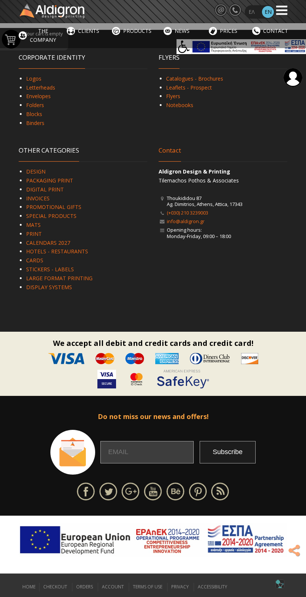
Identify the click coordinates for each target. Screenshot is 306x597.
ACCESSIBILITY (212, 587)
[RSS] (220, 490)
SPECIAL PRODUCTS (51, 215)
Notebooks (179, 105)
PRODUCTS (137, 30)
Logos (33, 78)
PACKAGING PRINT (49, 180)
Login (293, 77)
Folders (35, 105)
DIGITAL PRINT (45, 189)
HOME (28, 587)
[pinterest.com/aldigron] (197, 490)
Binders (35, 122)
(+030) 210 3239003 (187, 212)
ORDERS (84, 587)
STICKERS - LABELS (50, 269)
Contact (170, 150)
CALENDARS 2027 (48, 242)
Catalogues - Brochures (194, 78)
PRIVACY (180, 587)
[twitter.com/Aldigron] (108, 490)
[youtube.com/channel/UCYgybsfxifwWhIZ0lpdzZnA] (153, 490)
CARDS (34, 260)
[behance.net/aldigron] (175, 490)
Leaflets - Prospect (189, 87)
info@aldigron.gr (185, 221)
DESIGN (36, 171)
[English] (268, 12)
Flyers (173, 96)
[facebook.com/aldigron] (85, 490)
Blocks (34, 114)
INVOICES (38, 198)
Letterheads (40, 87)
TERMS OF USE (147, 587)
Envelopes (38, 96)
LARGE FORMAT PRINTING (59, 278)
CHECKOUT (55, 587)
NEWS (182, 30)
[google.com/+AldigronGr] (130, 490)
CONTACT (275, 30)
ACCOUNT (113, 587)
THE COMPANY (43, 35)
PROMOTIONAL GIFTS (53, 206)
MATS (33, 224)
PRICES (228, 30)
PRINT (34, 233)
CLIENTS (88, 30)
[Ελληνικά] (251, 12)
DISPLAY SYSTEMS (49, 287)
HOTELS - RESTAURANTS (57, 251)
